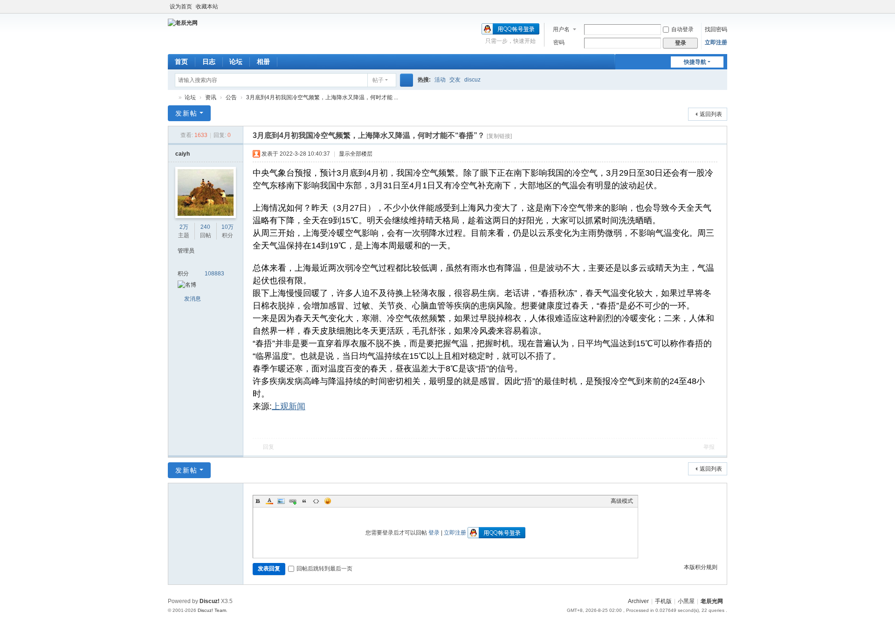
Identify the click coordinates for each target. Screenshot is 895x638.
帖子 (378, 80)
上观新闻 (288, 406)
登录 (434, 532)
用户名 (561, 29)
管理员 (186, 250)
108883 (214, 273)
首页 (181, 61)
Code (316, 501)
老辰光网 (171, 97)
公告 (231, 97)
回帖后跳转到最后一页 (324, 568)
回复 (268, 447)
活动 (440, 79)
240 (205, 227)
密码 (559, 42)
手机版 (663, 601)
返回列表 (711, 114)
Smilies (327, 501)
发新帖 (186, 113)
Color (269, 501)
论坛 (235, 61)
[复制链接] (499, 136)
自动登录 (682, 29)
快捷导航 (695, 62)
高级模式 (622, 501)
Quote (304, 501)
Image (281, 501)
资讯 (210, 97)
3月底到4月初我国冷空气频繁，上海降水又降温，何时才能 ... (322, 97)
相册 (263, 61)
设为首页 (181, 6)
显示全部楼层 (355, 154)
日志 (208, 61)
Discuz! (210, 601)
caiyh (182, 154)
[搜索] (406, 80)
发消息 (192, 298)
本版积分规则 (700, 567)
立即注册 (716, 42)
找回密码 (716, 29)
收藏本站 (207, 6)
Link (292, 501)
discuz (472, 79)
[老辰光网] (183, 22)
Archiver (638, 601)
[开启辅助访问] (725, 6)
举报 (709, 447)
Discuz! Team (212, 610)
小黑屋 (686, 601)
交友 (455, 79)
